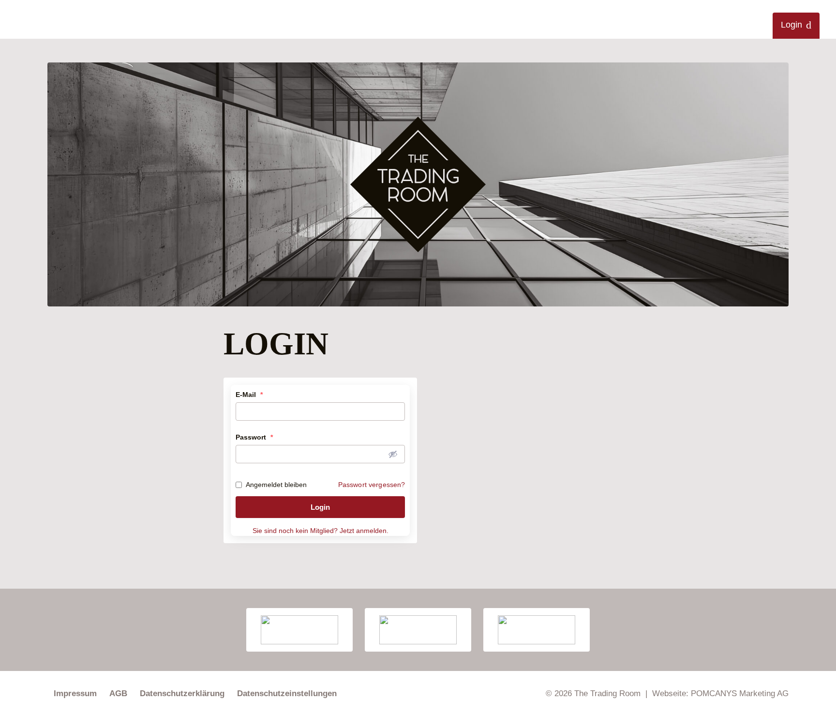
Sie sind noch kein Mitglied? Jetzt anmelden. (320, 530)
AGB (118, 693)
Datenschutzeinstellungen (287, 693)
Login (791, 25)
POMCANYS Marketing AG (740, 693)
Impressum (75, 693)
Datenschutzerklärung (182, 693)
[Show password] (393, 454)
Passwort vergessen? (371, 484)
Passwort (254, 437)
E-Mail (249, 394)
